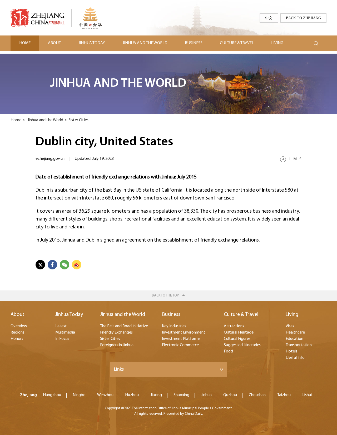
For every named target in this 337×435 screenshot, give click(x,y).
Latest (61, 326)
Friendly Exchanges (116, 332)
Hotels (291, 351)
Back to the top (165, 296)
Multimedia (65, 332)
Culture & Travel (237, 43)
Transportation (299, 345)
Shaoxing (181, 395)
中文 (268, 18)
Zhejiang (28, 395)
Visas (290, 326)
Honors (17, 339)
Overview (19, 326)
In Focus (62, 339)
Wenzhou (105, 395)
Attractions (234, 326)
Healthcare (295, 332)
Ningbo (79, 395)
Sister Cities (78, 120)
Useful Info (295, 358)
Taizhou (284, 395)
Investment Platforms (181, 339)
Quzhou (230, 395)
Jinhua (206, 395)
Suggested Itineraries (242, 345)
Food (228, 351)
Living (277, 43)
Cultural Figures (237, 339)
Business (193, 43)
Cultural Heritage (239, 332)
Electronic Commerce (180, 345)
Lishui (307, 395)
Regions (17, 332)
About (54, 43)
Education (294, 339)
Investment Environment (183, 332)
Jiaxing (156, 395)
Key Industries (174, 326)
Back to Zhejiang (303, 18)
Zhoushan (257, 395)
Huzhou (132, 395)
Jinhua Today (91, 43)
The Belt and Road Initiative (124, 326)
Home (25, 43)
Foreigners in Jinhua (116, 345)
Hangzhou (52, 395)
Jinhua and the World (144, 43)
